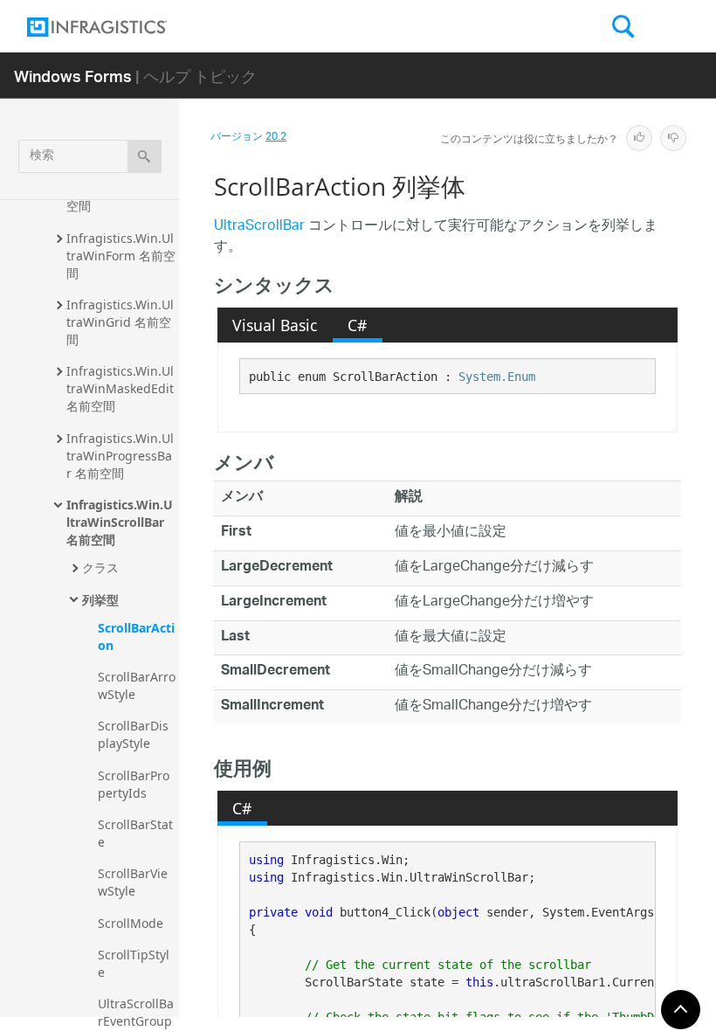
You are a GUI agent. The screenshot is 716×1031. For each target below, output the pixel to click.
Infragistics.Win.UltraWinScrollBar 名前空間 (119, 522)
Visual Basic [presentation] (274, 325)
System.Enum (496, 377)
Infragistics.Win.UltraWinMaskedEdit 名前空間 (121, 388)
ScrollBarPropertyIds (133, 784)
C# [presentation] (357, 325)
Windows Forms (73, 75)
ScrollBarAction (136, 636)
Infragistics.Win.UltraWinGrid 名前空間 (120, 322)
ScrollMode (130, 923)
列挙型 (100, 600)
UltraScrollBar (259, 226)
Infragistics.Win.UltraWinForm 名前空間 (121, 255)
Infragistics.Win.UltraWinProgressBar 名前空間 (120, 455)
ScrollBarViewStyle (133, 882)
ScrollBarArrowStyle (137, 685)
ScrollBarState (135, 833)
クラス (100, 567)
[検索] (144, 156)
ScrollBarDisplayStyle (133, 734)
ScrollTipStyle (133, 963)
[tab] (275, 325)
